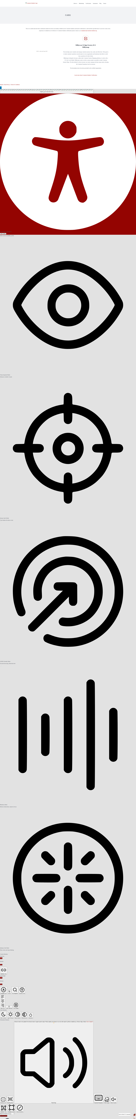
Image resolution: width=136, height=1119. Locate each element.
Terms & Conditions (15, 84)
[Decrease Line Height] (1, 984)
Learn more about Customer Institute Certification (85, 75)
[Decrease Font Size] (1, 964)
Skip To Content (4, 1113)
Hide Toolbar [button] (3, 233)
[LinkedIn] (1, 87)
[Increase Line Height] (1, 978)
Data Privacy (7, 84)
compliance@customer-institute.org (89, 30)
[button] (108, 3)
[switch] (0, 379)
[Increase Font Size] (1, 958)
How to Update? (89, 1021)
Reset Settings (4, 1115)
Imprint (1, 84)
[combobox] (46, 91)
